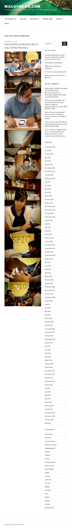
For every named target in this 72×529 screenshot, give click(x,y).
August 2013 (49, 301)
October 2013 (49, 294)
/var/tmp (47, 483)
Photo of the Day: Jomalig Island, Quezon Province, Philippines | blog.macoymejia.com (55, 114)
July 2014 (47, 262)
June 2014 (48, 266)
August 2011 (48, 385)
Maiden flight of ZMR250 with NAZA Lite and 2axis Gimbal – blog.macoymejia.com (56, 91)
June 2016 (48, 185)
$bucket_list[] (47, 19)
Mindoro (47, 497)
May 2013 (48, 311)
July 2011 (47, 388)
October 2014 (49, 252)
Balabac (47, 486)
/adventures (34, 19)
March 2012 (48, 360)
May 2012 (48, 353)
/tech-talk (23, 19)
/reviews (47, 476)
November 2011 (50, 374)
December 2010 (50, 413)
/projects (59, 19)
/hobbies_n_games (51, 444)
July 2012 (47, 346)
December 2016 (50, 168)
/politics (47, 472)
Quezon (47, 504)
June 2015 (48, 227)
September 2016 (50, 178)
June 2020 (48, 150)
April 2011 (48, 398)
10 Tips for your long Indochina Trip (55, 72)
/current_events (50, 441)
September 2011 (50, 381)
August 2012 (49, 343)
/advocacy (48, 437)
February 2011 (49, 405)
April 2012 (48, 357)
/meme (47, 459)
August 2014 (49, 259)
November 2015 (50, 210)
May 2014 (48, 269)
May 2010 (48, 423)
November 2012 (50, 332)
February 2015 (49, 238)
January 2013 (49, 325)
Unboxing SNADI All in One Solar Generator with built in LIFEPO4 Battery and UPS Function (55, 57)
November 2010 (50, 416)
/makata (47, 455)
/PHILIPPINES (49, 469)
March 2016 (48, 196)
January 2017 (49, 164)
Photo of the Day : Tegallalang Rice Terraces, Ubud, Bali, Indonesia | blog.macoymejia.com (56, 132)
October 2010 (49, 420)
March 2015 (48, 234)
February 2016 (49, 199)
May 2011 (48, 395)
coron (46, 493)
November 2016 (50, 171)
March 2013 (48, 318)
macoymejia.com (22, 6)
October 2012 (49, 336)
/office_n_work (49, 466)
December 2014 (50, 245)
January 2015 (49, 241)
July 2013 (47, 304)
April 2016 (48, 192)
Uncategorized (49, 507)
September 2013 (50, 297)
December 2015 (50, 206)
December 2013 (50, 287)
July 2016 (47, 182)
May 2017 (48, 157)
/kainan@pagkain (50, 448)
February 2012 (49, 364)
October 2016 (49, 175)
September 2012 (50, 339)
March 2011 (48, 402)
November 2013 (50, 290)
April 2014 (48, 273)
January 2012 (49, 367)
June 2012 (48, 350)
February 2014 (49, 280)
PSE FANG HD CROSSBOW (53, 63)
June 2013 (48, 308)
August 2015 (49, 220)
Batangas (48, 490)
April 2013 (48, 315)
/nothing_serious (50, 462)
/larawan (47, 452)
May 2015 (48, 231)
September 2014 (50, 255)
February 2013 (49, 322)
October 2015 (49, 213)
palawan (47, 500)
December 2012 (50, 329)
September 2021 (50, 147)
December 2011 (50, 371)
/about (6, 23)
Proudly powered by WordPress (14, 524)
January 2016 (49, 203)
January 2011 (48, 409)
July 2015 (47, 224)
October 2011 (49, 378)
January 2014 (49, 283)
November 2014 (50, 248)
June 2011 (48, 392)
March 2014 (48, 276)
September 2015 (50, 217)
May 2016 (48, 189)
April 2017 (48, 161)
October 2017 (49, 154)
